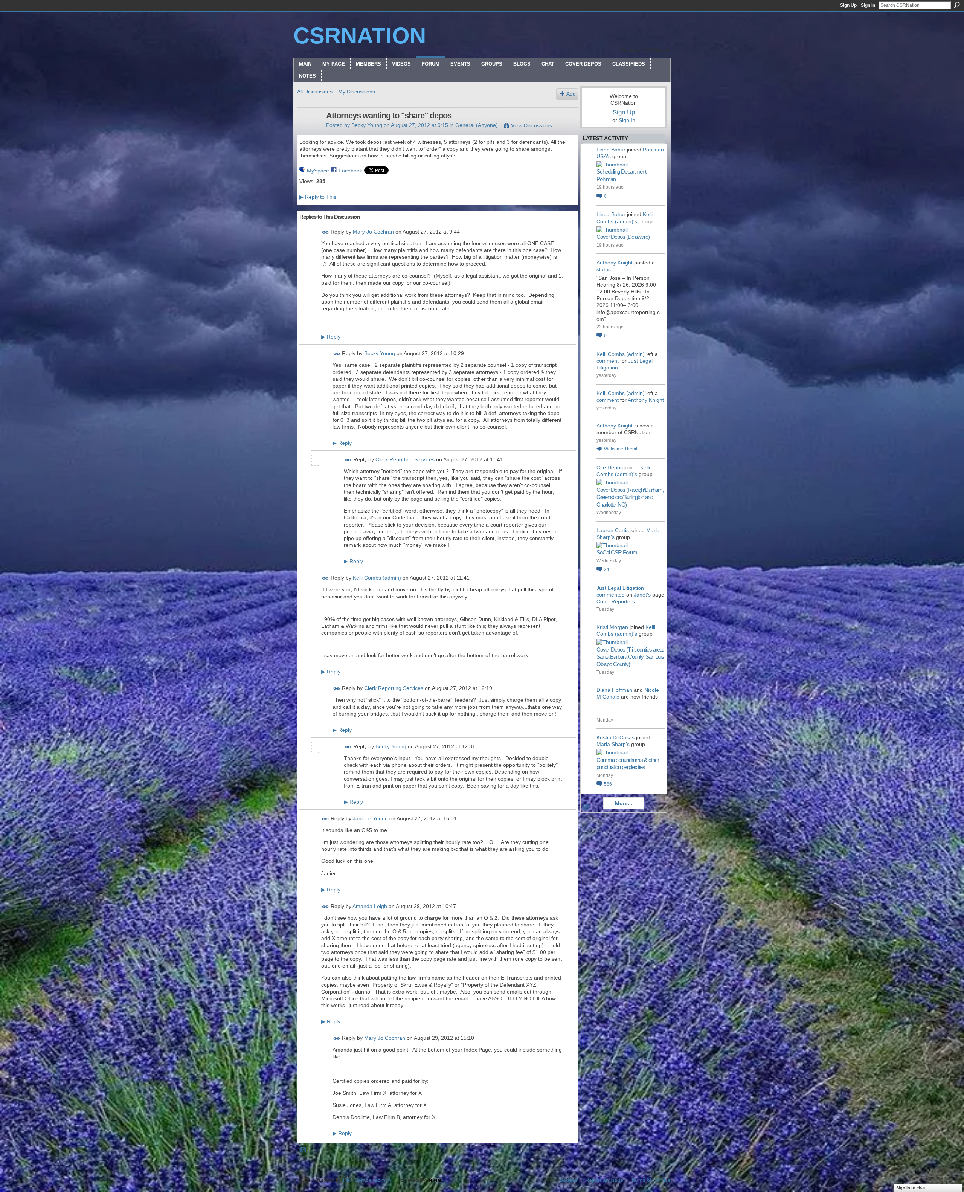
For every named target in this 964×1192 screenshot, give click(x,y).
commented (610, 595)
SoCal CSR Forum (616, 552)
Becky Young (366, 125)
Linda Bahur (610, 150)
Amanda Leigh (369, 906)
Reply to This (317, 197)
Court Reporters (615, 601)
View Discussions (531, 125)
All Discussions (315, 92)
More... (623, 803)
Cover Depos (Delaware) (623, 237)
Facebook (350, 171)
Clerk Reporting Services (405, 460)
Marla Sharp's (613, 744)
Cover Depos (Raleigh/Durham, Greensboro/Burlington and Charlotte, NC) (630, 497)
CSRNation (359, 35)
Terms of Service (651, 1180)
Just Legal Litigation (620, 588)
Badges (569, 1180)
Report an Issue (604, 1180)
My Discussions (356, 92)
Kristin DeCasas (615, 737)
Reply (330, 337)
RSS (303, 1150)
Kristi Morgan (612, 627)
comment (607, 361)
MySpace (318, 171)
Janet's (642, 595)
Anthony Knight (614, 262)
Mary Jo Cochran (373, 232)
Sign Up (848, 5)
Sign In (868, 5)
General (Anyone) (476, 125)
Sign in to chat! (911, 1188)
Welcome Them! (620, 449)
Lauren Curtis (612, 530)
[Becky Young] (309, 131)
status (603, 269)
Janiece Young (370, 818)
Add (571, 94)
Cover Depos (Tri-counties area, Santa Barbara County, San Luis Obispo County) (630, 656)
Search (957, 5)
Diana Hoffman (614, 690)
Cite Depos (609, 467)
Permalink (325, 232)
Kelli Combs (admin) (377, 578)
